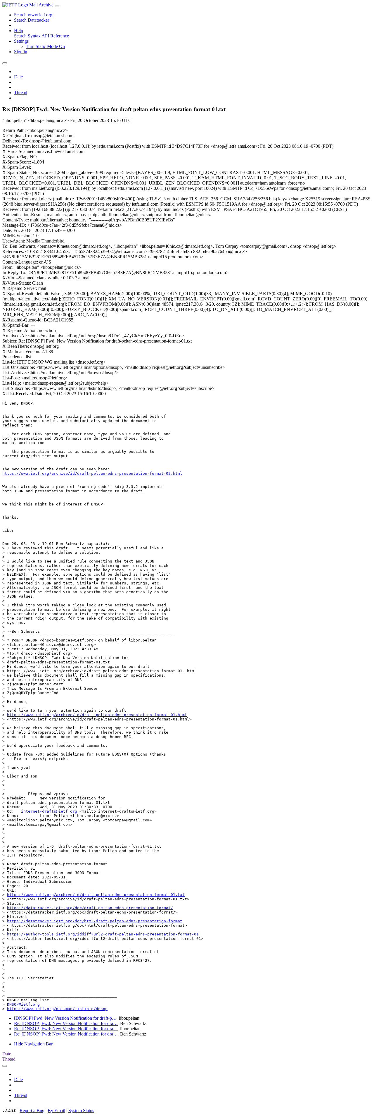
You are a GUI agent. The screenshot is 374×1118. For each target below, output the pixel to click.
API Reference (55, 35)
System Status (81, 1110)
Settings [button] (21, 41)
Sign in (20, 51)
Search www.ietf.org (33, 14)
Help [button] (18, 30)
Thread (20, 92)
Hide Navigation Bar (33, 1043)
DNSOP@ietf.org (23, 1004)
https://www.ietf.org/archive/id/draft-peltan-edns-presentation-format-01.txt (96, 894)
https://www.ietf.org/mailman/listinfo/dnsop (57, 1009)
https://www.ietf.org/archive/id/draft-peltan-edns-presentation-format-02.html (92, 473)
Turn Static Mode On (45, 46)
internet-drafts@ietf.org (49, 811)
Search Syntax (27, 35)
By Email (56, 1110)
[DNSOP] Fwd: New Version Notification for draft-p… (65, 1018)
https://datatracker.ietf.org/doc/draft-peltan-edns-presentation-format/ (90, 908)
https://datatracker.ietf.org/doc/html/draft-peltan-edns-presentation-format (94, 921)
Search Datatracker (31, 20)
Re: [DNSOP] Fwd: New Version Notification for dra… (66, 1023)
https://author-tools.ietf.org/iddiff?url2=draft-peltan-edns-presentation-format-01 (103, 934)
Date (18, 76)
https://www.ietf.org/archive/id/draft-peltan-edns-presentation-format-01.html (97, 715)
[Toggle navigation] (57, 6)
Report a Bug (32, 1110)
